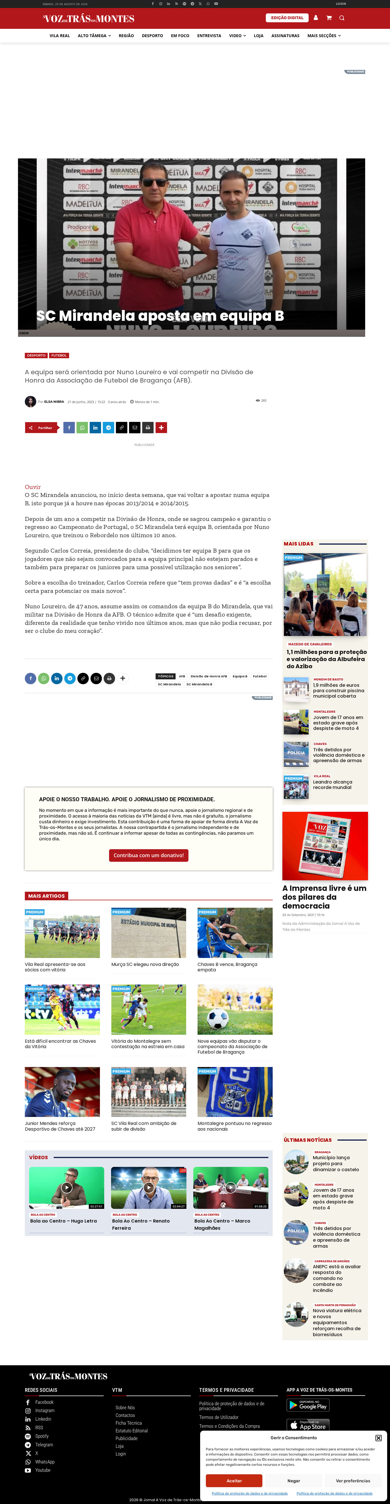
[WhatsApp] (208, 4)
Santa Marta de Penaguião (335, 1305)
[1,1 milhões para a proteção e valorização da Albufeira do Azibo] (325, 594)
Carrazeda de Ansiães (332, 1261)
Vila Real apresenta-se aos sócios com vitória (55, 967)
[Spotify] (184, 4)
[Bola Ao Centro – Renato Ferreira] (148, 1188)
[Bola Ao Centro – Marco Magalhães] (230, 1188)
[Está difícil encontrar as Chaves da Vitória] (62, 1009)
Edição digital (287, 17)
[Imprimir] (148, 427)
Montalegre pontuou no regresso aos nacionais (235, 1126)
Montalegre (324, 712)
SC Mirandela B (199, 684)
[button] (378, 1438)
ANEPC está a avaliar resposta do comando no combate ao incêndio (337, 1278)
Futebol (59, 355)
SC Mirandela (169, 684)
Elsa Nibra (54, 402)
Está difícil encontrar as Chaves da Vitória (60, 1044)
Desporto (36, 355)
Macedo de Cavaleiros (310, 644)
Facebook (44, 1402)
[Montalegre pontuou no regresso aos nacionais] (235, 1092)
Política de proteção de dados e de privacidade (250, 1493)
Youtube (43, 1470)
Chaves (320, 744)
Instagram (45, 1410)
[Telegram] (192, 4)
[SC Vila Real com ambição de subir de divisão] (148, 1092)
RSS (39, 1427)
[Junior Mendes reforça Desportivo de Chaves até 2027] (62, 1092)
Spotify (42, 1436)
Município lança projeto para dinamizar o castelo (336, 1163)
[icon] (329, 18)
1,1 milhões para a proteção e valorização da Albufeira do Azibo (327, 659)
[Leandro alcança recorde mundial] (296, 786)
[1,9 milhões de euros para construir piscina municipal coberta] (296, 689)
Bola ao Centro (43, 1215)
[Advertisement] (195, 110)
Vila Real (322, 776)
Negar (294, 1480)
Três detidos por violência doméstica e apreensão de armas (339, 755)
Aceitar (234, 1480)
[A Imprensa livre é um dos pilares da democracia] (325, 846)
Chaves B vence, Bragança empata (227, 967)
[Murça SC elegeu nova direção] (148, 933)
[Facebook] (152, 4)
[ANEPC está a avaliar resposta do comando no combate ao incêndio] (296, 1270)
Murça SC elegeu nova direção (145, 964)
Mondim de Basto (328, 679)
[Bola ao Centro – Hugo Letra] (66, 1188)
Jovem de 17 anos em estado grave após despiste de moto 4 (338, 723)
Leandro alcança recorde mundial (332, 785)
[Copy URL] (121, 427)
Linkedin (43, 1419)
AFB (182, 676)
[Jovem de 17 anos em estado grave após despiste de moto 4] (296, 722)
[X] (200, 4)
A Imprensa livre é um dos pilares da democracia (324, 897)
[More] (161, 427)
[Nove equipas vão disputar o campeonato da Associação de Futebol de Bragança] (235, 1009)
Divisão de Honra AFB (209, 676)
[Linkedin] (168, 4)
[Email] (134, 427)
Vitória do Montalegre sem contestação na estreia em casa (147, 1044)
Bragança (323, 1152)
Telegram (44, 1444)
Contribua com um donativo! (149, 855)
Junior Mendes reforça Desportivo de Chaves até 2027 (60, 1126)
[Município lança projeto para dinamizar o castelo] (296, 1161)
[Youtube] (216, 4)
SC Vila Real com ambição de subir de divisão (143, 1126)
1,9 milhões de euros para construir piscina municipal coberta (338, 690)
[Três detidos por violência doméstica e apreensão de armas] (296, 754)
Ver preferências (353, 1480)
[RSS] (176, 4)
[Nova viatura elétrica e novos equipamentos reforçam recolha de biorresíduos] (296, 1314)
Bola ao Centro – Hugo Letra (63, 1221)
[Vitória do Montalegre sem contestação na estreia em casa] (148, 1009)
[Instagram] (160, 4)
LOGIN (341, 4)
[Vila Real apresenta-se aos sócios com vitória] (62, 933)
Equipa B (240, 676)
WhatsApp (45, 1462)
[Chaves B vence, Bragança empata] (235, 933)
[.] (316, 18)
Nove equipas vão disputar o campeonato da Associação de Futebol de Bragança (233, 1046)
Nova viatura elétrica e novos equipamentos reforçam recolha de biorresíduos (337, 1322)
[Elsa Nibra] (31, 401)
